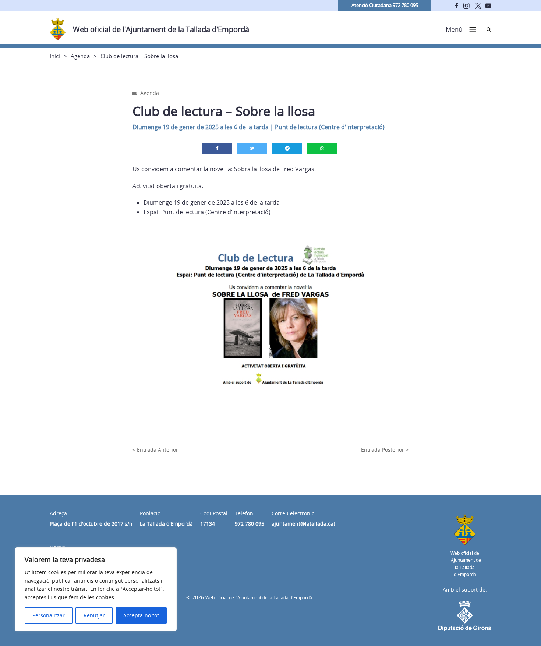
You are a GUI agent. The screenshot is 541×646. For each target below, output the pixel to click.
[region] (96, 589)
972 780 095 (249, 523)
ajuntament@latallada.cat (303, 523)
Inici (55, 56)
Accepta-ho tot (141, 615)
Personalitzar (48, 615)
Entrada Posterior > (385, 449)
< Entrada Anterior (155, 449)
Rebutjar (94, 615)
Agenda (80, 56)
